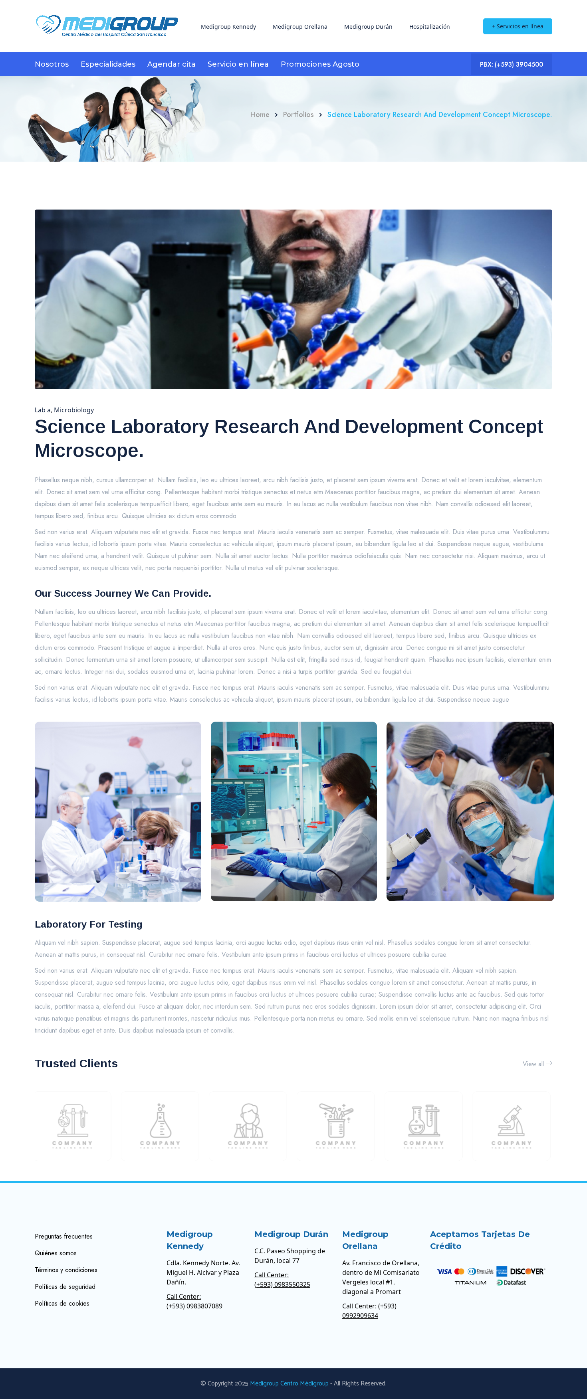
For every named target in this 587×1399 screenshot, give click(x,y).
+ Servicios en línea (517, 26)
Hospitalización (429, 26)
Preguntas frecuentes (64, 1236)
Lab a (43, 410)
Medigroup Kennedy (228, 26)
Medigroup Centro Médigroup (289, 1383)
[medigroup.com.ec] (107, 26)
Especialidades (108, 64)
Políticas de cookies (62, 1303)
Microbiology (74, 410)
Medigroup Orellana (300, 26)
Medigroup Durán (368, 26)
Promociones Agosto (320, 64)
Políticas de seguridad (65, 1286)
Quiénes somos (56, 1253)
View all (533, 1064)
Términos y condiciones (66, 1269)
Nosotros (52, 64)
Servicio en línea (238, 64)
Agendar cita (171, 64)
